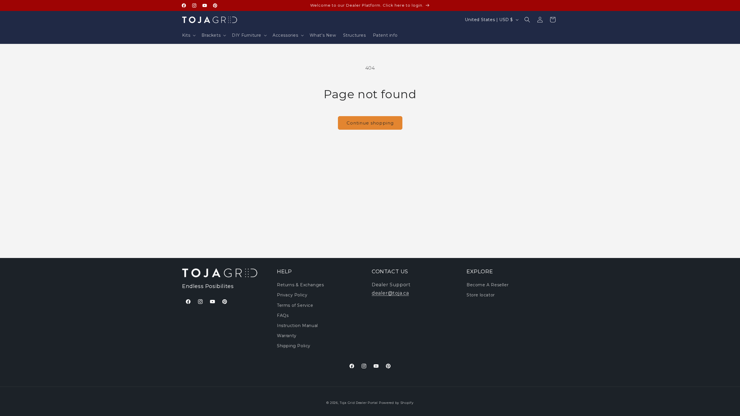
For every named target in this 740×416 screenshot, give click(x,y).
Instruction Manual (297, 325)
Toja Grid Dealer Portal (359, 403)
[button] (188, 35)
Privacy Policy (292, 295)
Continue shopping (370, 123)
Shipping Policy (293, 345)
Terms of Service (295, 305)
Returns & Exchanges (300, 284)
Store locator (481, 295)
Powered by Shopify (396, 403)
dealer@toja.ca (390, 293)
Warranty (287, 335)
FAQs (282, 315)
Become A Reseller (487, 284)
